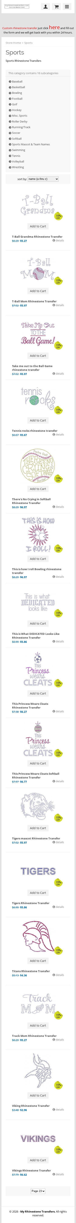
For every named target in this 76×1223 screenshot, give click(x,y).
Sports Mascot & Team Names (31, 144)
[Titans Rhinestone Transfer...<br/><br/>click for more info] (38, 937)
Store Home (13, 43)
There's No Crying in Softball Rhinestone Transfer (31, 501)
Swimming (18, 150)
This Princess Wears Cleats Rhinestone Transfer (30, 705)
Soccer (16, 133)
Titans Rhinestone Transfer (31, 971)
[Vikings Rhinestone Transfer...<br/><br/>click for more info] (38, 1138)
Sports (28, 43)
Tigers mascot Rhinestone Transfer (36, 838)
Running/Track (21, 127)
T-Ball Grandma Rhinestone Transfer (37, 236)
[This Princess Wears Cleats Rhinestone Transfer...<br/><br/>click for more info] (38, 669)
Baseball (17, 81)
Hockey (17, 110)
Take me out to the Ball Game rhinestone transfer (32, 368)
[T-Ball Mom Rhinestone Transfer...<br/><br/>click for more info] (38, 269)
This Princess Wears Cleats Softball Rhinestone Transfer (35, 775)
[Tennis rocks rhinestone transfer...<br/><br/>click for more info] (38, 399)
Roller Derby (19, 121)
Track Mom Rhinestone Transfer (34, 1036)
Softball (17, 138)
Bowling (17, 93)
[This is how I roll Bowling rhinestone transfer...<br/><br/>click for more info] (38, 534)
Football (17, 99)
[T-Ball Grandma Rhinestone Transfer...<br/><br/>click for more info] (38, 204)
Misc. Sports (19, 115)
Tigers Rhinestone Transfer (30, 903)
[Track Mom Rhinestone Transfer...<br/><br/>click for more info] (38, 1004)
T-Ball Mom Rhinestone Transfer (34, 301)
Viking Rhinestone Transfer (31, 1106)
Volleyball (18, 161)
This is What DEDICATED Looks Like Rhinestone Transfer (36, 635)
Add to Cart (38, 226)
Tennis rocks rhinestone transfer (34, 431)
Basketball (18, 87)
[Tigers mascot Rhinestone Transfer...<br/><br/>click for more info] (38, 806)
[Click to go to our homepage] (18, 6)
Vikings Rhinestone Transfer (31, 1170)
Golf (14, 104)
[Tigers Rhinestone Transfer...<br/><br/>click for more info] (38, 871)
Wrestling (18, 167)
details (59, 240)
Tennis (16, 156)
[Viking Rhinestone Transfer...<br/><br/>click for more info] (38, 1071)
